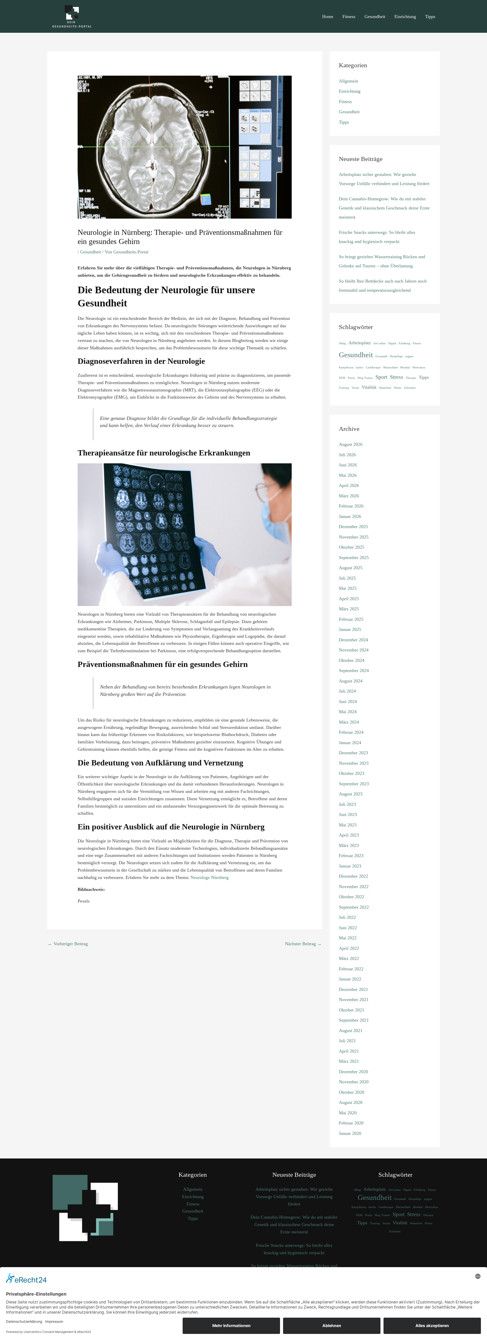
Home (327, 16)
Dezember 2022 (353, 876)
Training (344, 387)
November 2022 (354, 886)
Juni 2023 (348, 814)
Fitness (348, 16)
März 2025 (349, 608)
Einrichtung (405, 16)
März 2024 (349, 722)
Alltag (342, 343)
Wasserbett (385, 387)
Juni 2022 (348, 927)
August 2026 (350, 444)
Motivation (418, 367)
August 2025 (350, 567)
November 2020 (354, 1081)
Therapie (411, 378)
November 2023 (354, 763)
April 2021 (349, 1051)
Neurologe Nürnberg (209, 877)
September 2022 (354, 907)
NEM (342, 378)
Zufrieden (410, 387)
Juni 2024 (348, 701)
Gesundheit (374, 16)
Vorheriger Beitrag (68, 943)
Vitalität (369, 387)
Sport (381, 377)
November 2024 (354, 649)
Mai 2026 (348, 475)
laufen (359, 367)
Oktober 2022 (351, 896)
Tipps (430, 16)
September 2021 (354, 1020)
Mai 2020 (348, 1112)
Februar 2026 (351, 506)
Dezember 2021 (353, 989)
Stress (396, 377)
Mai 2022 (348, 937)
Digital (392, 343)
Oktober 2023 (351, 773)
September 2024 (354, 670)
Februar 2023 (351, 855)
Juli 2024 (347, 691)
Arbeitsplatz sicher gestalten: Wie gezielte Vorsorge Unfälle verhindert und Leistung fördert (294, 1196)
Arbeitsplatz (360, 342)
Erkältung (404, 343)
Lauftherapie (373, 367)
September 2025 (354, 557)
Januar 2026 (350, 516)
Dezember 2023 (353, 752)
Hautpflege (396, 356)
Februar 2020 (351, 1122)
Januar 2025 (350, 629)
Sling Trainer (365, 378)
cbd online (379, 343)
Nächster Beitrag (303, 943)
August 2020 (350, 1102)
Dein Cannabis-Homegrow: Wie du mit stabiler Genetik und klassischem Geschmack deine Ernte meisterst (384, 208)
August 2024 (350, 680)
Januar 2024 (350, 742)
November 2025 (354, 537)
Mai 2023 (348, 824)
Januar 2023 (350, 866)
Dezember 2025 (353, 526)
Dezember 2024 (353, 639)
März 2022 (349, 958)
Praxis (351, 378)
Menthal (405, 367)
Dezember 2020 (353, 1071)
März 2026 (349, 495)
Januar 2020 (350, 1133)
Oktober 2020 (351, 1092)
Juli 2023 (347, 804)
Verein (355, 387)
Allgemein (348, 81)
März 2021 (349, 1061)
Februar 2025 (351, 619)
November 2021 (354, 999)
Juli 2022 (347, 917)
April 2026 (349, 485)
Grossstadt (381, 356)
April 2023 (349, 835)
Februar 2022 (351, 968)
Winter (398, 387)
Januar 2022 (350, 979)
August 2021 (350, 1030)
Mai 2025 (348, 588)
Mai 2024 (348, 711)
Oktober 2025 (351, 547)
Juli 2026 (347, 454)
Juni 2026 (348, 464)
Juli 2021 (347, 1040)
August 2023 (350, 793)
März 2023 (349, 845)
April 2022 (349, 948)
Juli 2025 (347, 578)
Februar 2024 (351, 732)
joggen (409, 356)
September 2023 (354, 783)
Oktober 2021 (351, 1009)
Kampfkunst (346, 367)
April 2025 (349, 598)
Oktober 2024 (351, 660)
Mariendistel (390, 367)
